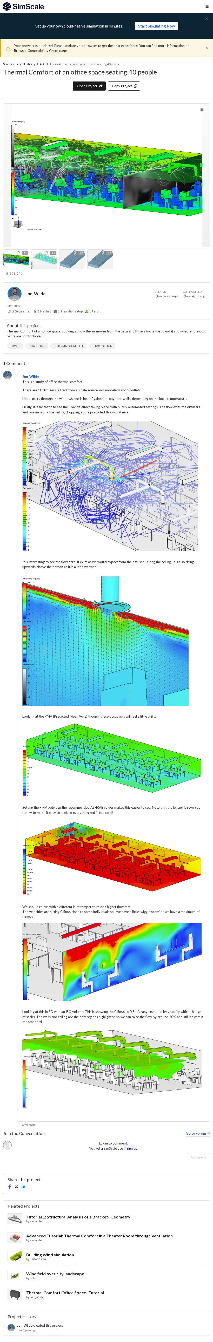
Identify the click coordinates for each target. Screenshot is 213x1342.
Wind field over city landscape (55, 1273)
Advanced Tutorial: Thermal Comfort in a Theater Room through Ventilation (99, 1235)
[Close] (207, 48)
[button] (16, 346)
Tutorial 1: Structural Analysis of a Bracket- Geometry (78, 1216)
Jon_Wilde (35, 293)
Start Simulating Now (156, 26)
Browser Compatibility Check (36, 51)
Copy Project (122, 86)
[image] (110, 487)
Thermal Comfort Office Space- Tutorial (65, 1292)
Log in (103, 1143)
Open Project (87, 86)
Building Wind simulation (50, 1254)
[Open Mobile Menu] (207, 6)
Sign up (132, 1148)
